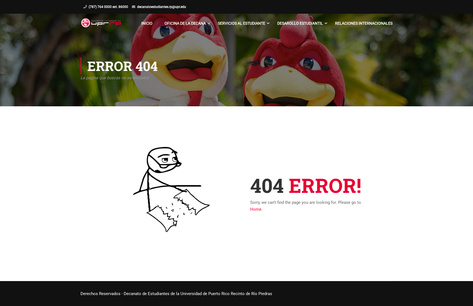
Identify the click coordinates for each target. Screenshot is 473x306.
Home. (256, 209)
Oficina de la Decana (185, 23)
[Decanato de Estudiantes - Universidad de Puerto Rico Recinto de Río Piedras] (101, 23)
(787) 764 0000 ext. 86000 (108, 7)
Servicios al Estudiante (241, 23)
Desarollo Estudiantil (300, 23)
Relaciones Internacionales (364, 23)
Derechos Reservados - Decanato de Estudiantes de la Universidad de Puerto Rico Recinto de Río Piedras (176, 293)
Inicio (146, 23)
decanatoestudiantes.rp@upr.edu (161, 7)
